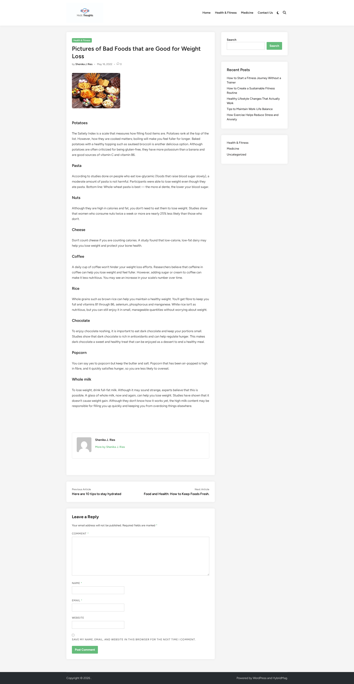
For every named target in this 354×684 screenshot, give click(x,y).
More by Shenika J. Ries (110, 447)
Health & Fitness (226, 12)
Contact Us (265, 12)
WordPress (259, 678)
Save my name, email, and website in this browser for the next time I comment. (134, 639)
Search (231, 39)
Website (78, 617)
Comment (80, 533)
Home (206, 12)
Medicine (247, 12)
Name (77, 583)
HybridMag (280, 678)
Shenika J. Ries (84, 64)
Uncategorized (236, 154)
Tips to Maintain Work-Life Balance (250, 109)
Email (77, 600)
